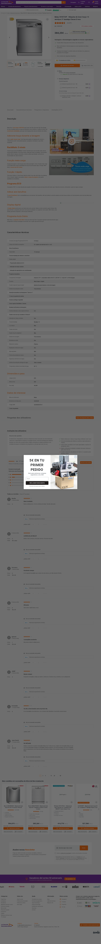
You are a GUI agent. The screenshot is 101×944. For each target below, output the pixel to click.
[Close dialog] (75, 457)
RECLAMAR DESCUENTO (37, 483)
